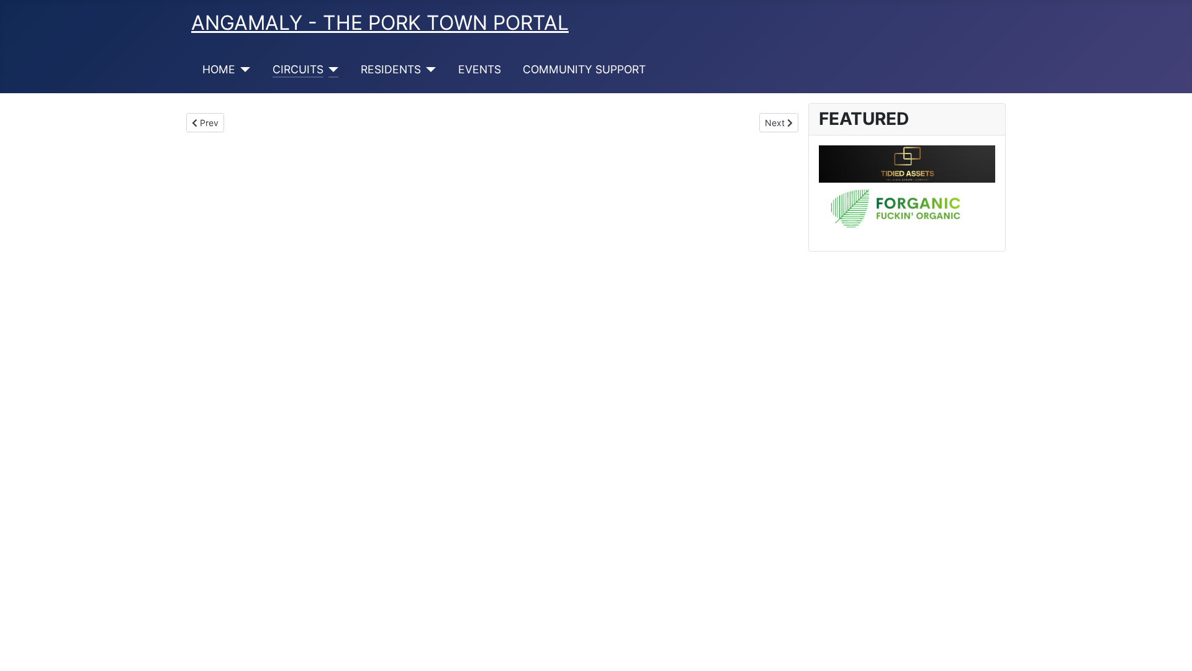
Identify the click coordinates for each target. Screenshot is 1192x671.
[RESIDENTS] (428, 70)
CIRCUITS (298, 69)
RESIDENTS (391, 69)
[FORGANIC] (907, 210)
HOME (218, 69)
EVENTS (479, 69)
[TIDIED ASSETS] (907, 163)
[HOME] (243, 70)
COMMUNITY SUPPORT (584, 69)
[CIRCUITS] (331, 70)
